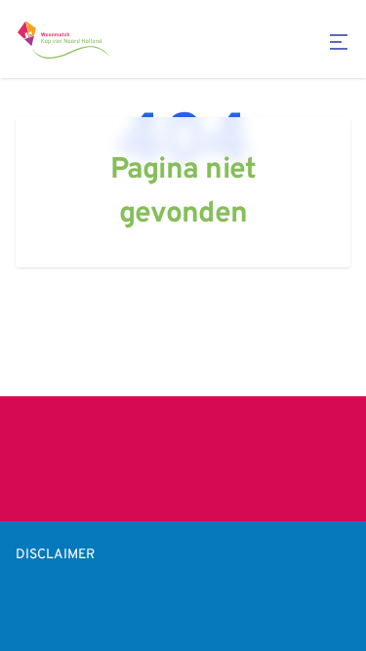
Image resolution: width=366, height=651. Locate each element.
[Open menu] (338, 42)
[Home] (64, 39)
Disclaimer (55, 555)
